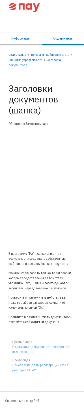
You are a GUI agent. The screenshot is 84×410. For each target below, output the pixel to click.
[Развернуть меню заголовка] (75, 7)
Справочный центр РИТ (22, 401)
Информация (20, 38)
